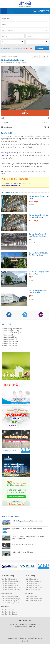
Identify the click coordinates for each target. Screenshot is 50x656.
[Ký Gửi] (25, 441)
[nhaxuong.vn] (25, 492)
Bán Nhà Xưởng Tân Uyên (33, 583)
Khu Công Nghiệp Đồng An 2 (10, 601)
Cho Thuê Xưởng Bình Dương (10, 610)
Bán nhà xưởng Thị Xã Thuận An (12, 333)
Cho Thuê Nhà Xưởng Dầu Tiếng (11, 589)
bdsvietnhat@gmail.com (13, 185)
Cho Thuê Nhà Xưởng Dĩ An (9, 579)
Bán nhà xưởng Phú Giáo (10, 345)
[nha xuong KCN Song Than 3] (25, 417)
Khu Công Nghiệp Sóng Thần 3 (10, 596)
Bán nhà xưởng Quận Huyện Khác (12, 329)
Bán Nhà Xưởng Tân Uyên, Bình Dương (39, 197)
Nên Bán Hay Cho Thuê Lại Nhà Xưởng (22, 552)
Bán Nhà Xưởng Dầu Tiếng (33, 589)
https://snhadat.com (31, 596)
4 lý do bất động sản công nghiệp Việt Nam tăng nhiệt (27, 521)
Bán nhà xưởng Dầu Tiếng (10, 343)
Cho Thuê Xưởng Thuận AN (9, 614)
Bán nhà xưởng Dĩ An (9, 335)
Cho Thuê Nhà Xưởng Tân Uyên (10, 583)
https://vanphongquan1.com (34, 599)
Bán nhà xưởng (12, 56)
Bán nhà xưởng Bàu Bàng (10, 341)
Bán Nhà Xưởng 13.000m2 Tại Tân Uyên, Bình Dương (38, 254)
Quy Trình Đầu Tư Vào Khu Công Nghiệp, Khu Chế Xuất (27, 529)
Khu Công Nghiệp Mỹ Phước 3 (10, 603)
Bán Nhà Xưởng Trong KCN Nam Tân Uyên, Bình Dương (37, 235)
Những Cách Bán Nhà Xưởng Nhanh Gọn (23, 544)
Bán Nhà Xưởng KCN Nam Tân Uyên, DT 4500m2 (38, 292)
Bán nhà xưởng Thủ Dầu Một (11, 331)
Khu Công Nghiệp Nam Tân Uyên (11, 599)
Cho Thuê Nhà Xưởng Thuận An (11, 581)
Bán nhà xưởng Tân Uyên (10, 339)
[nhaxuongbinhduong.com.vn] (25, 4)
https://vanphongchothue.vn (34, 601)
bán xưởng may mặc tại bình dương (16, 171)
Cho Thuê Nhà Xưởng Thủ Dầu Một (11, 587)
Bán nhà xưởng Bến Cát (10, 337)
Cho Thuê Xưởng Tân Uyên (9, 612)
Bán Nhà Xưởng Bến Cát (33, 585)
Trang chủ (3, 56)
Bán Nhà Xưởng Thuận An (33, 581)
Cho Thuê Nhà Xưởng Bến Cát (10, 585)
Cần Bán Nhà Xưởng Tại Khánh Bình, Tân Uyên (39, 273)
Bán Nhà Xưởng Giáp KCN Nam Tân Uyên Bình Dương (39, 216)
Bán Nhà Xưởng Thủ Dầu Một (34, 587)
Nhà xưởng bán (7, 155)
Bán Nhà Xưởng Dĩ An (32, 579)
